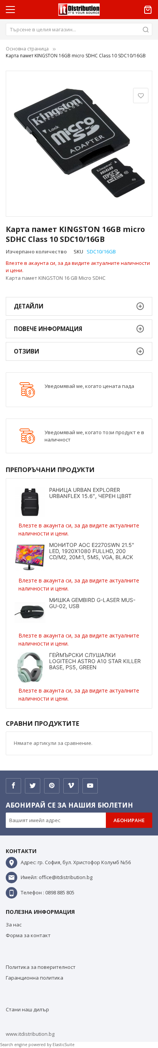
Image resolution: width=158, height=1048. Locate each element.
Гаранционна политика (34, 977)
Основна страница (27, 48)
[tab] (79, 306)
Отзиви (26, 351)
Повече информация (48, 329)
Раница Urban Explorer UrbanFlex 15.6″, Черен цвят (90, 493)
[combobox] (79, 29)
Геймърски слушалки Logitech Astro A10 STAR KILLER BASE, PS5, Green (95, 661)
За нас (13, 924)
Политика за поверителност (41, 967)
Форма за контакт (28, 935)
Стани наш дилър (27, 1009)
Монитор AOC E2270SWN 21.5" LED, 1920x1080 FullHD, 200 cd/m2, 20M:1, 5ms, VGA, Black (91, 551)
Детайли (28, 306)
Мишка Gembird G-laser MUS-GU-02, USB (92, 603)
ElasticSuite (63, 1044)
